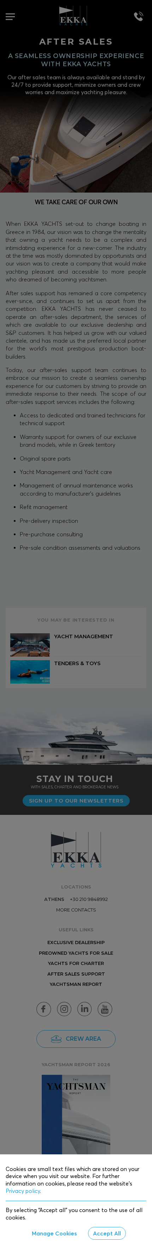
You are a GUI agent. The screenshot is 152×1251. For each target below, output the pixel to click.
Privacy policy (23, 1191)
